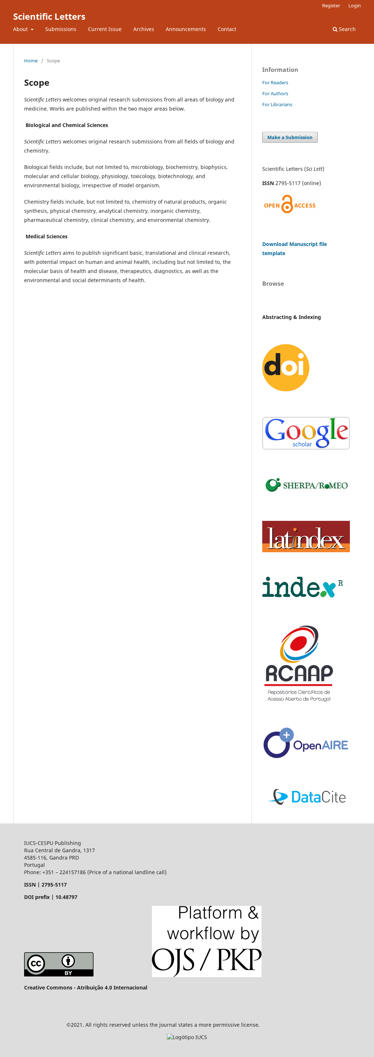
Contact (227, 29)
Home (31, 60)
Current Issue (105, 29)
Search (346, 29)
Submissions (60, 29)
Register (331, 5)
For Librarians (277, 104)
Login (354, 5)
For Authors (275, 93)
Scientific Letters (49, 16)
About (21, 29)
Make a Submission (290, 137)
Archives (143, 29)
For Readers (275, 82)
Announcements (186, 29)
